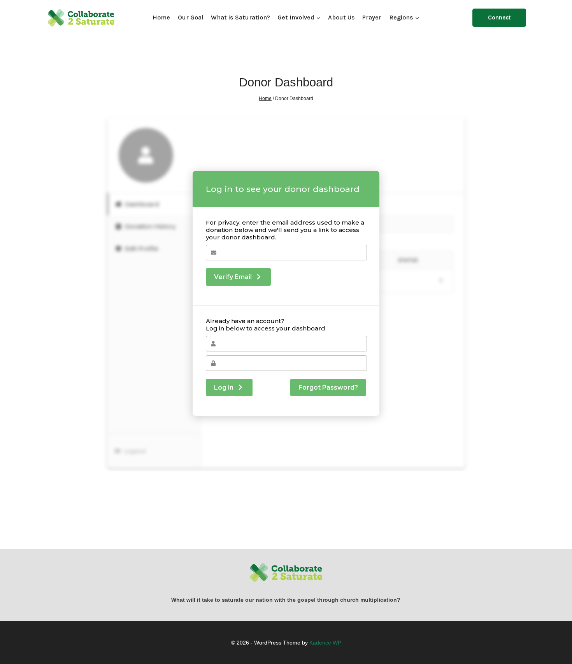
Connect (499, 17)
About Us (341, 17)
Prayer (371, 17)
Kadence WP (325, 642)
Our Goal (191, 17)
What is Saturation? (240, 17)
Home (161, 17)
